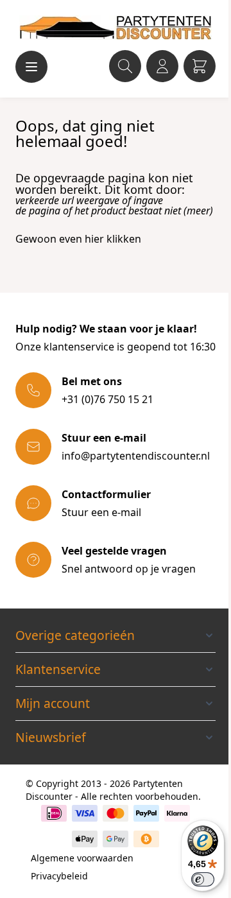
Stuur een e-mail (101, 512)
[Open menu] (31, 67)
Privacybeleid (59, 876)
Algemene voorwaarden (82, 858)
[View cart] (200, 66)
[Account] (162, 66)
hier (94, 239)
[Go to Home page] (115, 27)
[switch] (202, 879)
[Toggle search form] (125, 66)
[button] (115, 635)
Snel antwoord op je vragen (129, 569)
